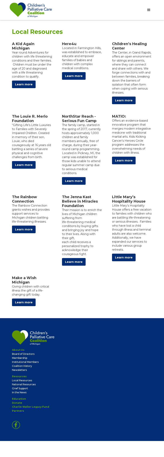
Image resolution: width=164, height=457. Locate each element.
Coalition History (22, 365)
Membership (19, 357)
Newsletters (19, 369)
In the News (19, 392)
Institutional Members (25, 361)
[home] (30, 10)
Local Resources (22, 380)
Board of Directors (23, 353)
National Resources (24, 384)
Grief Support (20, 388)
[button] (149, 10)
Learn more (24, 84)
